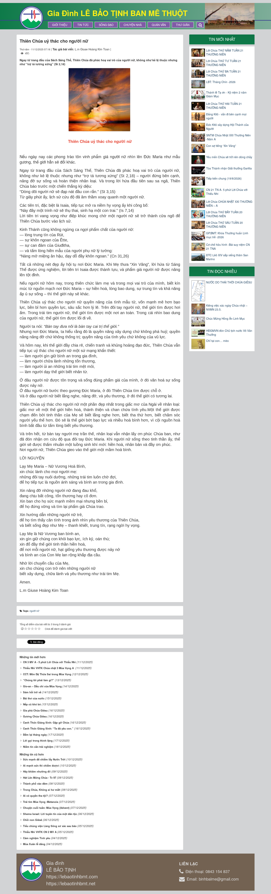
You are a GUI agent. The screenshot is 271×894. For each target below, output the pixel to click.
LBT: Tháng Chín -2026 (220, 82)
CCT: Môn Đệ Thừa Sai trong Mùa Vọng (47, 674)
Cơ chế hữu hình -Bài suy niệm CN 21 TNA (228, 247)
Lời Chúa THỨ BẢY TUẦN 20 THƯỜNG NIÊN (224, 214)
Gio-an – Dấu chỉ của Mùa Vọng (42, 686)
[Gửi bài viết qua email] (162, 49)
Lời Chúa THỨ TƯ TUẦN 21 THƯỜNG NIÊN (223, 63)
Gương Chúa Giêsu (35, 716)
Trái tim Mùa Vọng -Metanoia (40, 802)
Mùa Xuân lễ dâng (34, 844)
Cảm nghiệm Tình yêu (36, 838)
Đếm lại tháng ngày (35, 734)
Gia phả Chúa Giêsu (35, 710)
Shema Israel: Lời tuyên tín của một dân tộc (50, 814)
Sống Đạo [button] (106, 25)
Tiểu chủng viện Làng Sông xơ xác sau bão (50, 826)
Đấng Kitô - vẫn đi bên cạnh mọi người (226, 116)
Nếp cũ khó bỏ (32, 704)
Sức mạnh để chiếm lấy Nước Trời (44, 759)
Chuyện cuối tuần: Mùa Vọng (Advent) (46, 808)
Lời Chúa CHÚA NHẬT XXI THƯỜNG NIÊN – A (229, 203)
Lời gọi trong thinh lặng (38, 740)
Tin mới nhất (222, 39)
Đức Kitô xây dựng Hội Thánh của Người (227, 127)
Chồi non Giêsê (32, 820)
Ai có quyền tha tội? (35, 795)
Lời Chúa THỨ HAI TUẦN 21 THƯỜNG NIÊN (224, 106)
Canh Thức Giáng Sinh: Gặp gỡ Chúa (46, 722)
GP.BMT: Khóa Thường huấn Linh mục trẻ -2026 (227, 235)
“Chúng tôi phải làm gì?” (38, 680)
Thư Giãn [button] (182, 25)
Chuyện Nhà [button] (133, 25)
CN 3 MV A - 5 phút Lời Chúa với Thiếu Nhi (49, 662)
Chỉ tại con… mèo (217, 341)
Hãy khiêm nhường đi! (37, 771)
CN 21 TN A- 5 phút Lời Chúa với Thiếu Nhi (226, 192)
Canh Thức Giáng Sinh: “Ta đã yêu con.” (48, 728)
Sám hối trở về (32, 692)
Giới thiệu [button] (59, 25)
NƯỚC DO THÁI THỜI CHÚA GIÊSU (229, 282)
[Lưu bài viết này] (177, 49)
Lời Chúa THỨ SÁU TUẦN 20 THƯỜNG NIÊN (224, 225)
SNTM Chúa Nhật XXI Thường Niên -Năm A (228, 137)
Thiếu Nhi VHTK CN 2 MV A (40, 832)
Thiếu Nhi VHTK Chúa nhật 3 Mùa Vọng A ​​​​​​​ (49, 668)
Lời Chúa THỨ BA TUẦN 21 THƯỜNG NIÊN (223, 73)
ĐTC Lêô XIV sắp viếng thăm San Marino (227, 257)
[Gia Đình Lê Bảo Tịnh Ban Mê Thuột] (31, 17)
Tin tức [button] (83, 25)
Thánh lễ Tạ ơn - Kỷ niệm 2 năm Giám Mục (226, 94)
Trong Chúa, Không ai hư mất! (41, 790)
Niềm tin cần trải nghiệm (38, 747)
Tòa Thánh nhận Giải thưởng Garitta (229, 168)
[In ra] (170, 49)
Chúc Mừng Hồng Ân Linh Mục (225, 318)
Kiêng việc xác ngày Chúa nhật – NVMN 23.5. (226, 307)
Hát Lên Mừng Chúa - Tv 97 (39, 777)
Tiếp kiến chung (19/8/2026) (224, 178)
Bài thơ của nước (33, 698)
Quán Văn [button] (159, 25)
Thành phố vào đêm (35, 783)
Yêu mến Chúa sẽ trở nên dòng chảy (229, 157)
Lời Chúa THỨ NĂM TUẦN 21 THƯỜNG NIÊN (224, 52)
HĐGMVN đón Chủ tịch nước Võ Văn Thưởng (229, 333)
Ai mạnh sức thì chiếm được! (41, 765)
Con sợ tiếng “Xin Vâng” (221, 146)
